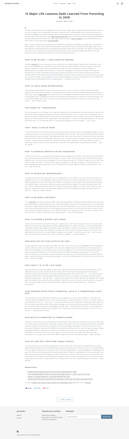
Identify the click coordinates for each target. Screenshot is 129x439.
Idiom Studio (12, 3)
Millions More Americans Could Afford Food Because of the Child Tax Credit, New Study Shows (60, 379)
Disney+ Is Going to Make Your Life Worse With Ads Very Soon (49, 376)
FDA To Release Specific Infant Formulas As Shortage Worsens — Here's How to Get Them (59, 374)
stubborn (35, 64)
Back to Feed (66, 399)
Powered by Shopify (34, 435)
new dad (32, 202)
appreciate (43, 94)
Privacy (19, 418)
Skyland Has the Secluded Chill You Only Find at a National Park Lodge (52, 371)
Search (19, 415)
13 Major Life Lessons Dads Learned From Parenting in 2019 (51, 382)
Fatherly (88, 382)
